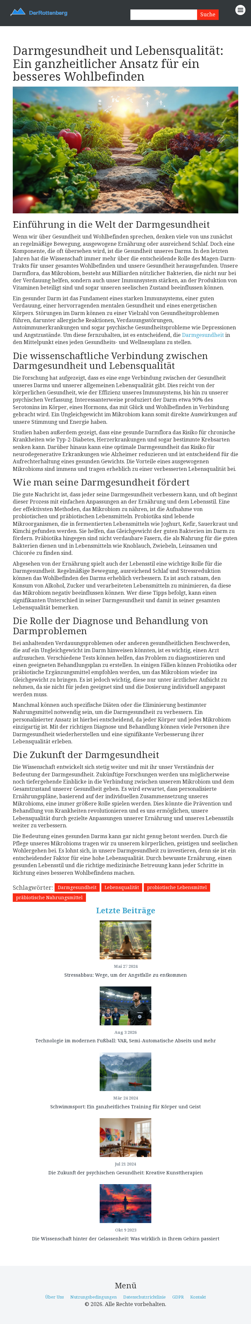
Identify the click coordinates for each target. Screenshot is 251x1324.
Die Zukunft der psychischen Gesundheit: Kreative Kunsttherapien (125, 1172)
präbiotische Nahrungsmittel (49, 897)
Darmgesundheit (203, 335)
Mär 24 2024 (125, 1098)
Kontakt (198, 1297)
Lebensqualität (122, 887)
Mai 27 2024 (126, 966)
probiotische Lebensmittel (177, 887)
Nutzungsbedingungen (93, 1297)
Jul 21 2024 (125, 1164)
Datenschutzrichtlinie (144, 1297)
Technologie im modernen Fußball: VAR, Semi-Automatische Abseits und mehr (125, 1040)
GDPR (178, 1297)
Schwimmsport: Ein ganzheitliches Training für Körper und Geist (125, 1106)
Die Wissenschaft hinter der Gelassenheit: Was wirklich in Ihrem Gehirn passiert (125, 1238)
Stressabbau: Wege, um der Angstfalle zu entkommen (125, 975)
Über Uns (54, 1297)
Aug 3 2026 (125, 1032)
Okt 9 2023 (125, 1230)
